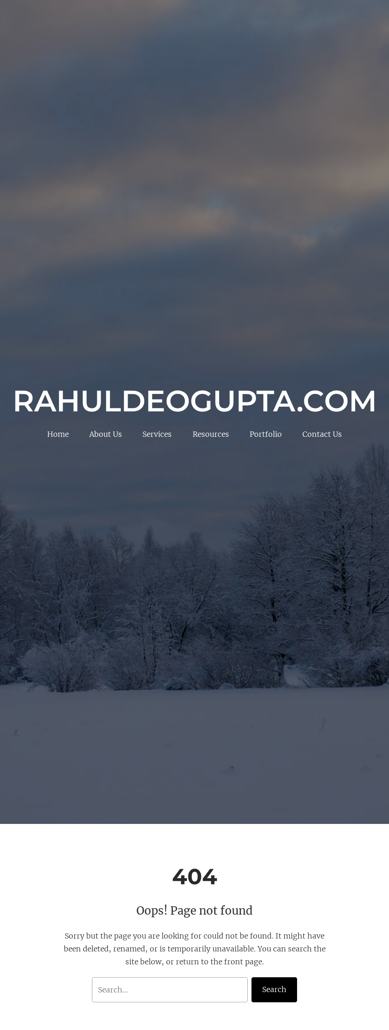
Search (274, 989)
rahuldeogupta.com (195, 401)
